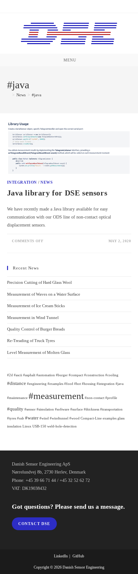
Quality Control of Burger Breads (36, 329)
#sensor (30, 409)
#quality (15, 408)
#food (68, 384)
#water (32, 417)
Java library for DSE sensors (57, 193)
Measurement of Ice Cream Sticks (36, 305)
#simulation (45, 409)
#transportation (111, 409)
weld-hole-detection (62, 426)
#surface (76, 409)
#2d (10, 375)
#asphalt (29, 375)
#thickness (91, 409)
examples (109, 418)
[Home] (8, 94)
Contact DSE (34, 524)
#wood (74, 418)
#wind (44, 418)
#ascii (18, 375)
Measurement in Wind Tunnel (33, 317)
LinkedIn (61, 556)
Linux (26, 426)
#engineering (37, 384)
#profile (111, 398)
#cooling (111, 375)
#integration (106, 384)
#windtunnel (59, 418)
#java (36, 94)
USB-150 (39, 426)
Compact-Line (91, 418)
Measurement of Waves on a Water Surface (43, 294)
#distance (16, 383)
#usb (20, 418)
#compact (76, 375)
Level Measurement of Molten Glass (38, 352)
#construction (94, 375)
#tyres (11, 418)
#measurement (56, 396)
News (46, 182)
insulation (14, 426)
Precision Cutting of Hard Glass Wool (39, 282)
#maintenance (17, 398)
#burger (62, 375)
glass (121, 418)
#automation (45, 375)
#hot (77, 384)
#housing (89, 384)
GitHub (78, 556)
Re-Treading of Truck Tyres (31, 340)
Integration (22, 182)
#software (62, 409)
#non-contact (94, 398)
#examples (55, 384)
